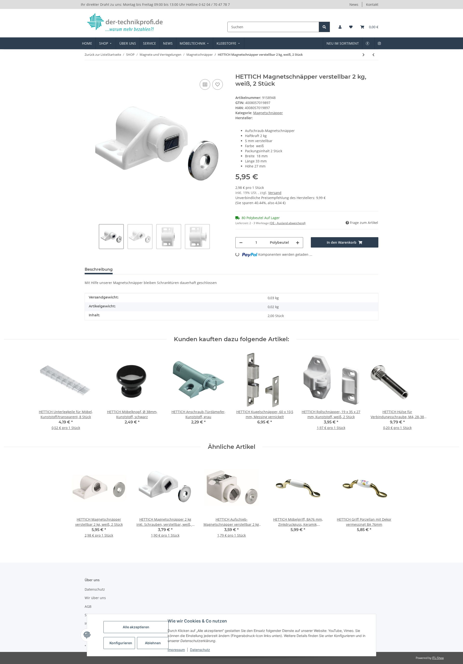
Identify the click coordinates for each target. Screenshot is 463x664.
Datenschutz (200, 650)
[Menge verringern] (241, 242)
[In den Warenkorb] (88, 70)
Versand (274, 192)
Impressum (176, 650)
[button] (340, 27)
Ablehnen (153, 643)
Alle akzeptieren (136, 627)
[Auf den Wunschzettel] (217, 84)
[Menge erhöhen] (297, 242)
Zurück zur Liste (96, 54)
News (353, 4)
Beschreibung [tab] (99, 269)
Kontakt (372, 4)
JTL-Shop (438, 658)
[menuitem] (87, 43)
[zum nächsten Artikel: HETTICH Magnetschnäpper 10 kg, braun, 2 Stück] (363, 54)
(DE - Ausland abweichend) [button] (288, 223)
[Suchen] (324, 27)
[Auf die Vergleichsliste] (205, 84)
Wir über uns (95, 597)
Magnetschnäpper (268, 113)
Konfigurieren (120, 643)
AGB (88, 606)
